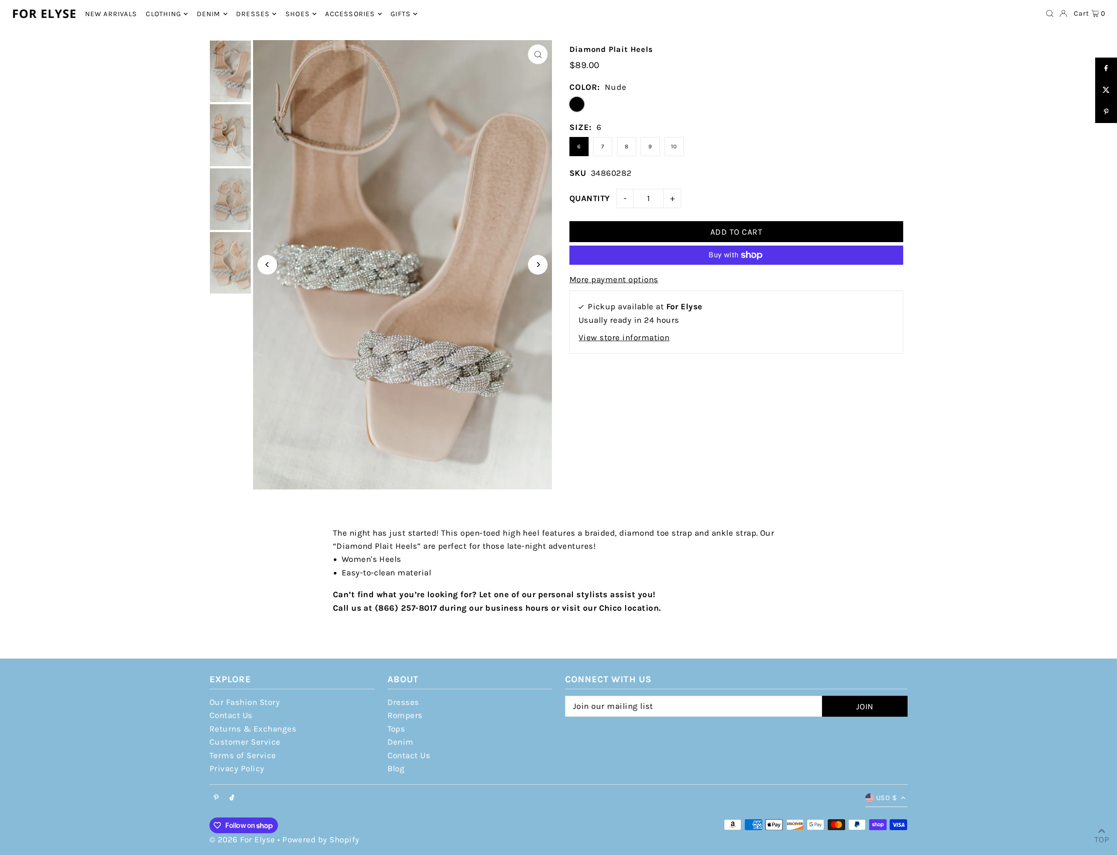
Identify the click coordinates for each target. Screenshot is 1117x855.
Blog (396, 768)
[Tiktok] (232, 798)
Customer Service (245, 742)
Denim (400, 742)
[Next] (538, 264)
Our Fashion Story (244, 702)
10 (674, 146)
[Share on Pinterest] (1106, 112)
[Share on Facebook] (1106, 68)
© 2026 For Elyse (242, 840)
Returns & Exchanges (252, 729)
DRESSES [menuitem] (253, 14)
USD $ (886, 797)
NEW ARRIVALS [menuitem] (111, 14)
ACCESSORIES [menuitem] (350, 14)
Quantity (589, 198)
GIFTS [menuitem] (401, 14)
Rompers (405, 715)
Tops (396, 729)
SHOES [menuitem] (297, 14)
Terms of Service (242, 755)
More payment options (613, 279)
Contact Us (231, 715)
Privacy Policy (236, 768)
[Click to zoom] (538, 54)
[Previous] (267, 264)
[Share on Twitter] (1106, 90)
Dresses (403, 702)
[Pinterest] (216, 798)
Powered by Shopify (321, 840)
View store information (624, 337)
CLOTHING (163, 14)
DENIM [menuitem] (209, 14)
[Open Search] (1049, 13)
